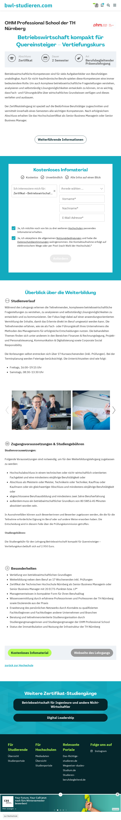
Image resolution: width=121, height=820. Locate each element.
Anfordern (60, 258)
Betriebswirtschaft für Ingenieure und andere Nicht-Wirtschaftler (60, 704)
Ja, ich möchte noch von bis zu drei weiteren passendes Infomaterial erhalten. (56, 230)
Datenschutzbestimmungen (33, 241)
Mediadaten (42, 756)
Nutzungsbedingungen (68, 238)
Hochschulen (75, 228)
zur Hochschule (10, 816)
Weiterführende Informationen (60, 139)
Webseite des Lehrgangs (92, 653)
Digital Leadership (60, 717)
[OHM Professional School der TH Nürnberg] (103, 25)
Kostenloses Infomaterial (29, 653)
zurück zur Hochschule (19, 665)
